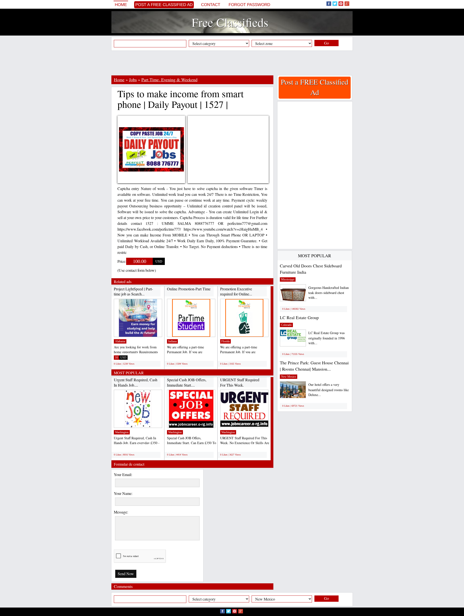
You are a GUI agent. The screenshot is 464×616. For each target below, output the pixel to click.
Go (326, 42)
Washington (122, 432)
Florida (225, 341)
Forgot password (249, 4)
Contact (210, 4)
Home (121, 4)
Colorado (286, 325)
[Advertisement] (232, 63)
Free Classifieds (230, 22)
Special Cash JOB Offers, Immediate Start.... (186, 382)
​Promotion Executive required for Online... (236, 291)
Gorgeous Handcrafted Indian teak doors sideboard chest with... (328, 292)
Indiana (172, 341)
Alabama (120, 341)
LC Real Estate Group (299, 317)
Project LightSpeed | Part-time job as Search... (133, 291)
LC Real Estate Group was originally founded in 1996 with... (326, 337)
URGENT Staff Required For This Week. (239, 382)
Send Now (126, 573)
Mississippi (287, 279)
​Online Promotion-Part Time (188, 288)
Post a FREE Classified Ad (164, 4)
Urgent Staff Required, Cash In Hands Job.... (135, 382)
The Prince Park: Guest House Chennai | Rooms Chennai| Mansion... (314, 366)
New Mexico (288, 376)
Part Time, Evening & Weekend (169, 79)
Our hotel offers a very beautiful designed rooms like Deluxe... (328, 389)
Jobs (133, 79)
